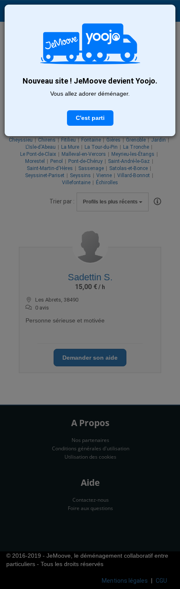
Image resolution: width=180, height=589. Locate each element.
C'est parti (90, 117)
